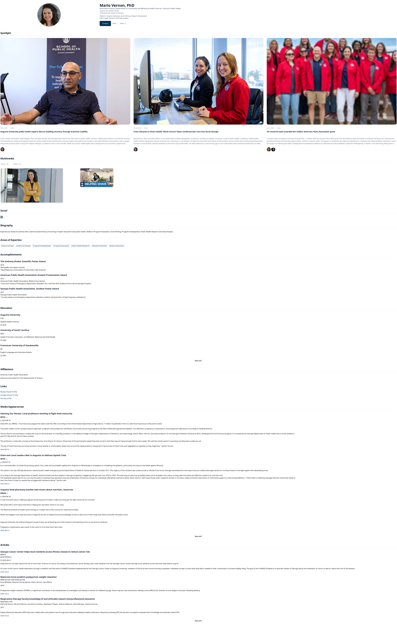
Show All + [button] (198, 361)
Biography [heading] (6, 225)
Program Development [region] (42, 246)
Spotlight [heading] (5, 33)
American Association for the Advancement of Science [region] (21, 378)
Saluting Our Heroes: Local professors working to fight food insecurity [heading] (36, 413)
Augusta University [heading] (10, 314)
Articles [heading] (4, 545)
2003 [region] (4, 340)
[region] (140, 12)
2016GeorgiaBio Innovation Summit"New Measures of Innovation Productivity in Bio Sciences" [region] (23, 267)
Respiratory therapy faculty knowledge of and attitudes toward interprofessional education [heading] (47, 598)
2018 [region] (4, 325)
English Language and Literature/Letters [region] (16, 352)
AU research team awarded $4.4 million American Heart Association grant (301, 131)
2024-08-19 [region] (6, 420)
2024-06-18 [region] (6, 496)
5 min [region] (279, 128)
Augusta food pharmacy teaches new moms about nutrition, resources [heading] (36, 489)
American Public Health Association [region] (14, 375)
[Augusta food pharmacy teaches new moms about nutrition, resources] (96, 177)
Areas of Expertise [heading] (11, 240)
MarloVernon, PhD (117, 5)
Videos (16, 164)
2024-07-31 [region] (6, 462)
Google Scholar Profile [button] (9, 395)
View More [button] (4, 449)
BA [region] (1, 349)
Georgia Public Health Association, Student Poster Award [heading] (29, 288)
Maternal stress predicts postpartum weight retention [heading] (28, 577)
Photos (4, 164)
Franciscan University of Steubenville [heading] (19, 345)
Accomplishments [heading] (11, 254)
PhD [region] (2, 318)
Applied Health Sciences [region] (9, 322)
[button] (1, 217)
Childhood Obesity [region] (23, 246)
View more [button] (4, 572)
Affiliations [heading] (6, 369)
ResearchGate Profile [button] (8, 392)
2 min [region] (12, 128)
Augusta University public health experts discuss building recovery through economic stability (44, 131)
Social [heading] (3, 210)
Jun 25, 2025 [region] (270, 128)
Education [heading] (6, 308)
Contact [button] (105, 23)
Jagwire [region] (3, 554)
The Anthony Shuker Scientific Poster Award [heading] (23, 261)
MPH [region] (2, 334)
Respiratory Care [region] (6, 601)
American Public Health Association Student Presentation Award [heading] (33, 275)
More (114, 23)
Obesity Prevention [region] (99, 246)
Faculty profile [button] (5, 398)
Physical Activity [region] (7, 246)
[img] (2, 149)
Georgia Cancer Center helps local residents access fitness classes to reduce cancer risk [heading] (45, 551)
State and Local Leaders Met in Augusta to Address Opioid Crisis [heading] (33, 455)
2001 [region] (4, 355)
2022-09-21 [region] (6, 560)
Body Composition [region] (116, 246)
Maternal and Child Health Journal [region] (12, 580)
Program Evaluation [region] (61, 246)
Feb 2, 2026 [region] (3, 128)
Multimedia (7, 158)
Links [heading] (3, 386)
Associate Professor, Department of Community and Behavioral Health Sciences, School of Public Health (140, 8)
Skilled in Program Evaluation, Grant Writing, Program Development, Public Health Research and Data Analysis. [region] (123, 17)
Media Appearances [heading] (12, 406)
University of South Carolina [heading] (14, 330)
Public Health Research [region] (81, 246)
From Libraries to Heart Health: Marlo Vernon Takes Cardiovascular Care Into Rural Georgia (176, 131)
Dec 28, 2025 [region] (137, 128)
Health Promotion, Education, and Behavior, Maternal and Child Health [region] (27, 337)
